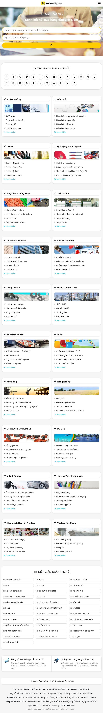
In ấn (60, 334)
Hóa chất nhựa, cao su (65, 128)
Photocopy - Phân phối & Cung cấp (71, 496)
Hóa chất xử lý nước (65, 124)
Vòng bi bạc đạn (13, 312)
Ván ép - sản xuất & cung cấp (18, 449)
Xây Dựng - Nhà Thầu (15, 398)
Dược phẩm (11, 116)
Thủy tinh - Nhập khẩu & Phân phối (71, 171)
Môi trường (10, 614)
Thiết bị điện (61, 304)
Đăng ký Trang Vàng (39, 681)
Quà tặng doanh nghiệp (69, 146)
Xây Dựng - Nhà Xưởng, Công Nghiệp (22, 406)
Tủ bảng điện (61, 312)
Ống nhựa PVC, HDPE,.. (16, 222)
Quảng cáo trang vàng (77, 659)
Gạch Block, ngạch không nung (69, 543)
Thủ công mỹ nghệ (13, 631)
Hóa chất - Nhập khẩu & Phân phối (71, 116)
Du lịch (61, 428)
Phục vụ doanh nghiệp (15, 596)
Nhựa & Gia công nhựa (18, 193)
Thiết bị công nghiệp (14, 304)
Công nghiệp (13, 287)
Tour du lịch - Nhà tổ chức (67, 449)
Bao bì (41, 579)
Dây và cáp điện (63, 308)
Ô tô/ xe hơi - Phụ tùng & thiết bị (20, 492)
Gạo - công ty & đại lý (65, 402)
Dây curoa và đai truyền (16, 308)
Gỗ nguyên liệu (12, 445)
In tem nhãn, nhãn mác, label (69, 359)
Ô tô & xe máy (14, 476)
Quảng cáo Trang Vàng (64, 681)
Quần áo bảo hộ (63, 269)
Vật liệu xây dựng (66, 523)
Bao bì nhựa (11, 218)
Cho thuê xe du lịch (64, 453)
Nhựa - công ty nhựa (15, 210)
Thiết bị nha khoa (13, 128)
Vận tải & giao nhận (81, 596)
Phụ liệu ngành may (14, 547)
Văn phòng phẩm (63, 504)
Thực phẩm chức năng (15, 120)
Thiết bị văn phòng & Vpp (70, 476)
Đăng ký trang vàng (27, 659)
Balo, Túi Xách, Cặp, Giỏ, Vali (68, 175)
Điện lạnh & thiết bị (47, 591)
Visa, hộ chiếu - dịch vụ (66, 457)
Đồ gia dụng (78, 591)
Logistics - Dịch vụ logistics (17, 359)
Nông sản (60, 398)
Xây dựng (12, 381)
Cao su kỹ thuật (12, 171)
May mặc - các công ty (15, 539)
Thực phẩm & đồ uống (48, 631)
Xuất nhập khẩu (15, 334)
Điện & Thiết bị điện (67, 287)
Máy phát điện (62, 316)
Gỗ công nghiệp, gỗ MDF (17, 457)
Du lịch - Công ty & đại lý (67, 445)
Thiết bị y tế (11, 124)
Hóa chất (62, 99)
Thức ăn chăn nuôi (64, 406)
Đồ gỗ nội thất (12, 453)
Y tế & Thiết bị (14, 99)
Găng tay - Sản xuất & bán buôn (70, 261)
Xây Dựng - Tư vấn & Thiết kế (18, 402)
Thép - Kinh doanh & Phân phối (69, 214)
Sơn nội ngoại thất (64, 551)
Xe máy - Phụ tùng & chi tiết (18, 496)
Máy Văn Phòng (63, 492)
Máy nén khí (11, 316)
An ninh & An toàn (16, 240)
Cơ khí (41, 585)
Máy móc (76, 608)
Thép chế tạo (61, 222)
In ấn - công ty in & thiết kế (68, 351)
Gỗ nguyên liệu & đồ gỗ (19, 428)
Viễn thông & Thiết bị (48, 637)
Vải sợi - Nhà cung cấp (15, 551)
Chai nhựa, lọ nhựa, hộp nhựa (19, 214)
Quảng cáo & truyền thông (17, 625)
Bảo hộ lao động (65, 240)
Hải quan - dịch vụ (13, 363)
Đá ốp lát (60, 547)
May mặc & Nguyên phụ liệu (21, 523)
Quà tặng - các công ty (66, 163)
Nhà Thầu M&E (12, 410)
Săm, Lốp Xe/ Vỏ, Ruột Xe (17, 500)
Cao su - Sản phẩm (14, 167)
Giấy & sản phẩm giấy (14, 602)
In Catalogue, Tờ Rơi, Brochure (69, 355)
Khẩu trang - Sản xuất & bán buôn (71, 265)
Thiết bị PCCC (11, 269)
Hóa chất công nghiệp (65, 120)
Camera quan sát (13, 257)
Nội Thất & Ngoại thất (82, 614)
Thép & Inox (63, 193)
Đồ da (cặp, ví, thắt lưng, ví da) (69, 167)
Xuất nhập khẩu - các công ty (18, 351)
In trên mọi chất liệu (65, 363)
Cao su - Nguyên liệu (15, 163)
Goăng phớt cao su (14, 175)
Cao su (10, 146)
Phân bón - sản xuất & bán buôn (70, 410)
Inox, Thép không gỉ (65, 210)
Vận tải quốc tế (12, 355)
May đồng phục (12, 543)
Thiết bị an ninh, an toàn (16, 261)
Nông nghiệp (64, 381)
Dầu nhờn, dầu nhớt (14, 504)
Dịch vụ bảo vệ (12, 265)
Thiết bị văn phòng (64, 500)
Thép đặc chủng (63, 218)
